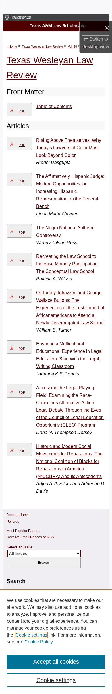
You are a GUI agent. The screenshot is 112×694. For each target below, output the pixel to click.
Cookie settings (31, 634)
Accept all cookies (56, 661)
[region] (56, 641)
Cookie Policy (38, 641)
